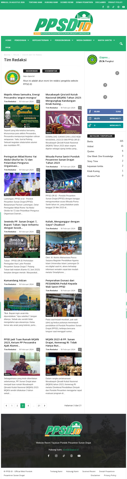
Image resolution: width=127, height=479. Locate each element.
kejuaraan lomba (95, 166)
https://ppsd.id (28, 76)
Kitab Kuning (93, 171)
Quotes (90, 151)
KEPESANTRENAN (40, 40)
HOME (8, 40)
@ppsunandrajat (104, 57)
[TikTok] (113, 7)
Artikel (90, 146)
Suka (118, 111)
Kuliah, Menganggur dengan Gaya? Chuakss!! (63, 223)
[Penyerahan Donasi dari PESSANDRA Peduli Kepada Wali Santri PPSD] (64, 305)
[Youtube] (124, 7)
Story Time (92, 161)
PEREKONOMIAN (62, 40)
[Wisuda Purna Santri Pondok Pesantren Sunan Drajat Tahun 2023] (64, 181)
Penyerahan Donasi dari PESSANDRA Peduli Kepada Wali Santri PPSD (61, 283)
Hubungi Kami (51, 2)
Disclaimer (100, 2)
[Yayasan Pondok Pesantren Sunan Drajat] (63, 23)
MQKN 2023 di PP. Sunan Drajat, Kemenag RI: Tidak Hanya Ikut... (61, 342)
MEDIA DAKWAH (84, 40)
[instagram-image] (93, 73)
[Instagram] (108, 7)
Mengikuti (115, 118)
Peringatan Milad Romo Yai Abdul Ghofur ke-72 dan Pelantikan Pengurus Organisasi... (20, 161)
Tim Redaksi (10, 101)
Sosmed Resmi (66, 2)
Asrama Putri (93, 176)
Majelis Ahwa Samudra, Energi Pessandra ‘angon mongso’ (22, 96)
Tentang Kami (35, 2)
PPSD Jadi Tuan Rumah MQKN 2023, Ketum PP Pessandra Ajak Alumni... (21, 342)
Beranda (7, 55)
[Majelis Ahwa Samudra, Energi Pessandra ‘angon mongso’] (22, 116)
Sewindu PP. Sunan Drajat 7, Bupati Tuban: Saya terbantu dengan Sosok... (21, 224)
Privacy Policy (115, 2)
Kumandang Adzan (15, 280)
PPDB (7, 47)
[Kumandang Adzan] (22, 299)
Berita (7, 126)
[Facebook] (103, 7)
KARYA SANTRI (105, 40)
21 (39, 405)
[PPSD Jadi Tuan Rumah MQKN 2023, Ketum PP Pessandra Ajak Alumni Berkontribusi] (22, 364)
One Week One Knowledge (100, 156)
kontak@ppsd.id (71, 449)
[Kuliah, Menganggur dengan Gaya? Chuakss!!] (64, 243)
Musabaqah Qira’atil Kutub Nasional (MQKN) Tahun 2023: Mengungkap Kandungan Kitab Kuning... (64, 99)
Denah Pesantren (84, 2)
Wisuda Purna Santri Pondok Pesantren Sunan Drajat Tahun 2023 (63, 159)
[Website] (118, 7)
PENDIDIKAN (20, 40)
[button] (121, 44)
